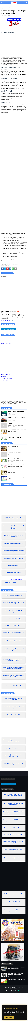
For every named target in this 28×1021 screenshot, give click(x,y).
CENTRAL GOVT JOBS (7, 341)
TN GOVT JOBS (6, 338)
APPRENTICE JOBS (7, 378)
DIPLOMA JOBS (6, 374)
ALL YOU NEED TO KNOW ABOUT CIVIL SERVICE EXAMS (17, 430)
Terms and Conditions (14, 988)
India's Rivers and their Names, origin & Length (17, 478)
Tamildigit (20, 990)
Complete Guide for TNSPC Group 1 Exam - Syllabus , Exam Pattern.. (16, 436)
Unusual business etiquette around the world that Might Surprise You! (16, 465)
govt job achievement (16, 264)
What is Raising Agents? (13, 446)
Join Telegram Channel (8, 329)
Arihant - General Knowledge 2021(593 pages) (16, 412)
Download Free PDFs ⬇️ (7, 320)
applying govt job (7, 264)
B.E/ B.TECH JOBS (6, 343)
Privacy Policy (20, 987)
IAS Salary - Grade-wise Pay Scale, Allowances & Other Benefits (15, 974)
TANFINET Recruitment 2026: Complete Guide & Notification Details (16, 968)
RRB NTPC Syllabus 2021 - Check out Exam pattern (16, 418)
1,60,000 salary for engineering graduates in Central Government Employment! (17, 424)
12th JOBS (5, 380)
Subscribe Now (8, 1017)
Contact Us (14, 987)
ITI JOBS (4, 376)
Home (2, 7)
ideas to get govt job (8, 7)
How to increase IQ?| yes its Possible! (16, 979)
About (9, 987)
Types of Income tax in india (14, 452)
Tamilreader (8, 990)
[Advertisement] (14, 44)
